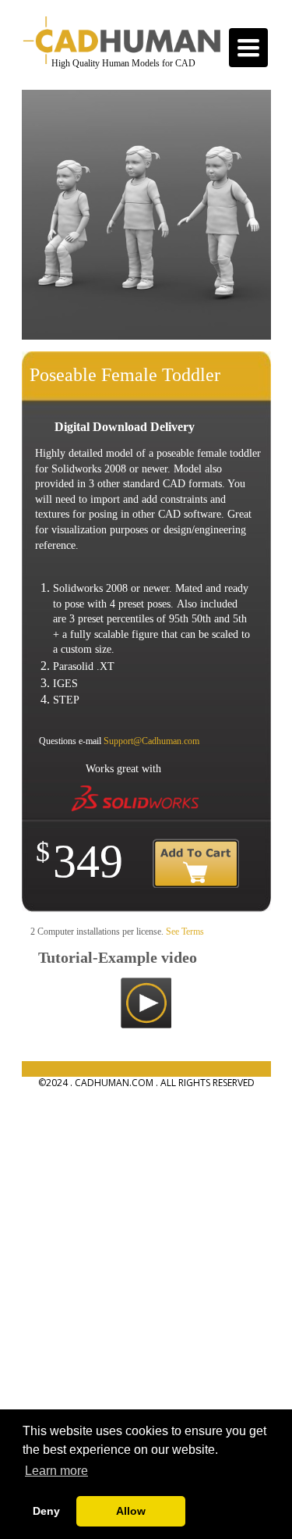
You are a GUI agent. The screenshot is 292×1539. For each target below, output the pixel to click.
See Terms (185, 931)
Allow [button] (131, 1511)
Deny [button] (46, 1511)
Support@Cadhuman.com (151, 741)
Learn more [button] (56, 1470)
